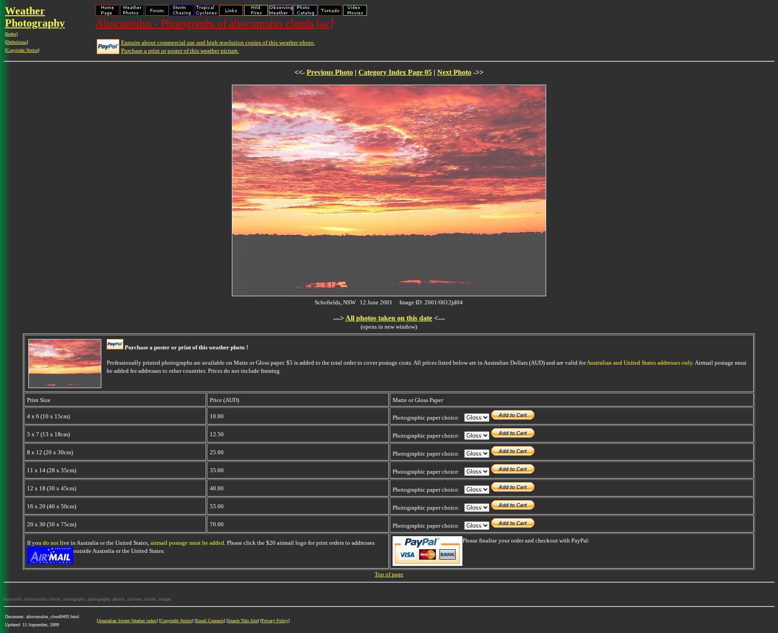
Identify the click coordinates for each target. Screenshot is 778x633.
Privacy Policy (275, 620)
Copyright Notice (22, 50)
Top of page (389, 574)
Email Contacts (210, 620)
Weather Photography (35, 17)
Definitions (16, 42)
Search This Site (243, 620)
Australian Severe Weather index (127, 620)
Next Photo (454, 72)
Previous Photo (330, 72)
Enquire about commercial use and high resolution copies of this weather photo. (218, 42)
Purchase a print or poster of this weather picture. (180, 50)
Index (11, 34)
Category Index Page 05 (395, 72)
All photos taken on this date (388, 318)
